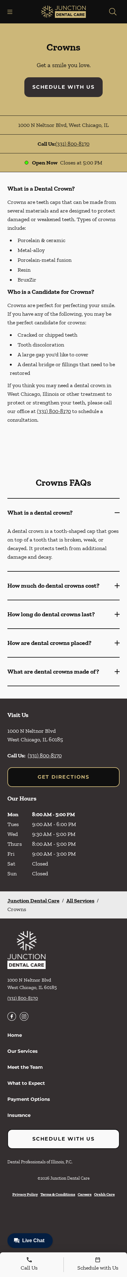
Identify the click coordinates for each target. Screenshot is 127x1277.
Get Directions (63, 777)
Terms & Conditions (57, 1194)
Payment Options (28, 1099)
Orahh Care (104, 1194)
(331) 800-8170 (72, 143)
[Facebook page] (11, 1016)
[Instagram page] (24, 1016)
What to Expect (26, 1083)
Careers (85, 1194)
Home (14, 1035)
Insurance (19, 1115)
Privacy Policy (25, 1194)
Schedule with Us (63, 87)
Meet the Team (25, 1067)
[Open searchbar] (113, 11)
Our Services (22, 1051)
